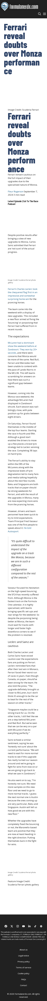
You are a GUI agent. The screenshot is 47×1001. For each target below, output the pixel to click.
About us (24, 949)
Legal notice (23, 955)
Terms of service (23, 967)
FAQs (23, 979)
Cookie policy (23, 973)
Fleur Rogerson (15, 191)
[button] (39, 13)
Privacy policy (23, 961)
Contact (23, 985)
